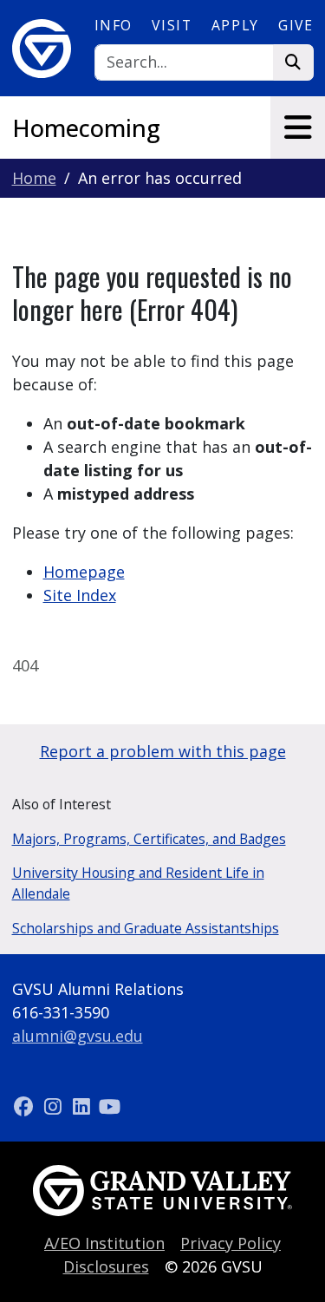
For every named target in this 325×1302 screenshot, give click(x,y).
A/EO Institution (104, 1243)
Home (34, 177)
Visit (172, 25)
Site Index (79, 595)
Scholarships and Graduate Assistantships (145, 928)
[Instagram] (55, 1106)
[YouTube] (110, 1106)
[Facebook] (26, 1106)
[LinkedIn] (83, 1106)
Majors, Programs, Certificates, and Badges (149, 838)
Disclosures (106, 1266)
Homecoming (86, 128)
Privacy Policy (230, 1243)
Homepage (84, 571)
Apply (235, 25)
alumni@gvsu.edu (77, 1035)
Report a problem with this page (163, 751)
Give (295, 25)
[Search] (293, 63)
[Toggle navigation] (297, 127)
